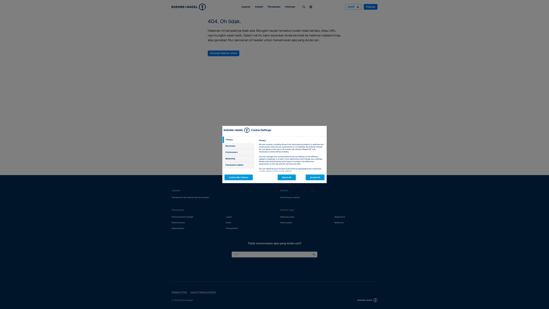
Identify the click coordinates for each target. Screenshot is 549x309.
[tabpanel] (291, 162)
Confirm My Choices (238, 177)
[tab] (238, 140)
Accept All (315, 177)
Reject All (286, 177)
